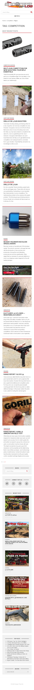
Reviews (6, 238)
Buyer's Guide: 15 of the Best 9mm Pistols (18, 660)
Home (4, 20)
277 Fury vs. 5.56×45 (10, 515)
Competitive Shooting (9, 65)
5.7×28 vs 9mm (9, 569)
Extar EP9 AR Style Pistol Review (15, 652)
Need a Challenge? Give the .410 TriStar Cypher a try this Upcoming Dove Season (16, 542)
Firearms (6, 371)
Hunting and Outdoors (10, 595)
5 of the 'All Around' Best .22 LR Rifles (16, 643)
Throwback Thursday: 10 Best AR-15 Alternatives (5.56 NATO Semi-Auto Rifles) (18, 657)
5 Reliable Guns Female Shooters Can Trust (18, 644)
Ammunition (7, 310)
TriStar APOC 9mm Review (13, 625)
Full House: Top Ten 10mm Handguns (16, 641)
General (7, 567)
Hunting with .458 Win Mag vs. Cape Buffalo (16, 598)
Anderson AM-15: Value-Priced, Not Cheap (18, 650)
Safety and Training (9, 118)
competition (10, 20)
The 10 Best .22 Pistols (13, 649)
